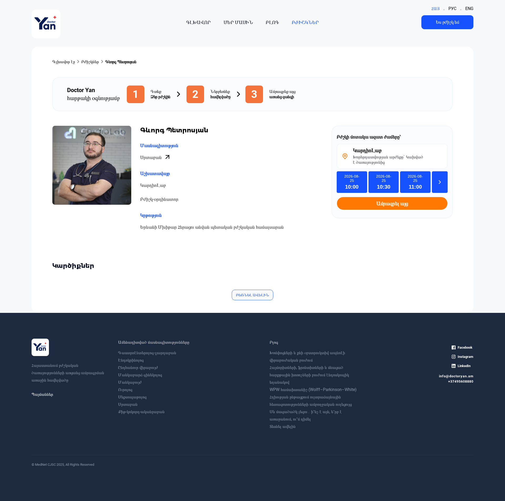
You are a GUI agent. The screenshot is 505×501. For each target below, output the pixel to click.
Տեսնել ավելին (283, 426)
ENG (469, 8)
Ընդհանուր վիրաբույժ (138, 367)
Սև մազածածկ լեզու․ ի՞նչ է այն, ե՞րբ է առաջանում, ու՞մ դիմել (306, 415)
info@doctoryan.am (456, 376)
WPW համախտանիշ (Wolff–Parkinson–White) (313, 389)
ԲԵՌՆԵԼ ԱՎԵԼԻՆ (252, 295)
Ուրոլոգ (125, 389)
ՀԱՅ (435, 8)
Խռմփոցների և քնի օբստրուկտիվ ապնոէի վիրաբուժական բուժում (307, 356)
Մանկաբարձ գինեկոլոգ (140, 374)
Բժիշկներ (90, 61)
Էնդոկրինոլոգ (131, 360)
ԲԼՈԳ (272, 22)
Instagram (465, 357)
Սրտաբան (151, 157)
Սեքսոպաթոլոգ (132, 396)
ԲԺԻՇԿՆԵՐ (305, 22)
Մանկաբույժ (130, 382)
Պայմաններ (42, 394)
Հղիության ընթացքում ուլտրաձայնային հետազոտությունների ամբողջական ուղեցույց (311, 400)
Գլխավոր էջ (63, 61)
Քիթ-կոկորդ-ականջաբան (141, 411)
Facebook (465, 347)
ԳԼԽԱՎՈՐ (198, 22)
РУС (452, 8)
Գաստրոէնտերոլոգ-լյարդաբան (147, 352)
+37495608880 (460, 381)
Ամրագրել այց (392, 203)
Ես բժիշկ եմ (447, 22)
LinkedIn (464, 366)
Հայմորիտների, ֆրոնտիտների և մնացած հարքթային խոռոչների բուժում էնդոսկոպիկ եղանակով (309, 375)
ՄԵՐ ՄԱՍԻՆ (238, 22)
